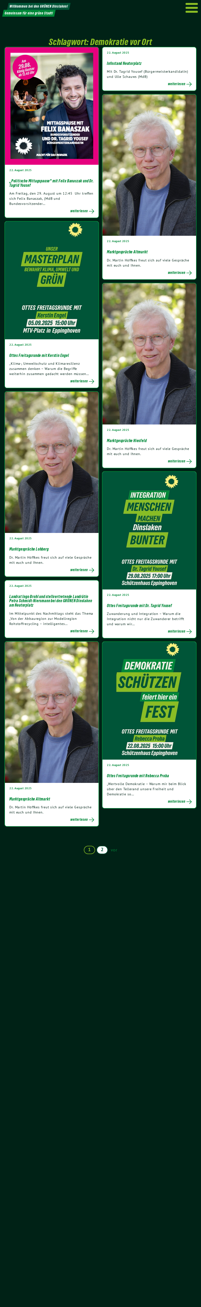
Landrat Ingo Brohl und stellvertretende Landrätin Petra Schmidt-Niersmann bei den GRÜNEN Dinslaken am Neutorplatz (50, 601)
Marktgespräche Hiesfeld (127, 440)
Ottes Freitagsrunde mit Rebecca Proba (138, 775)
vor (114, 850)
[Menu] (192, 8)
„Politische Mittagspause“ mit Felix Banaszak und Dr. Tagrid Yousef (51, 183)
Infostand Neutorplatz (124, 63)
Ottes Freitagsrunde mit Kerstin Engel (39, 355)
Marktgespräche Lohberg (29, 549)
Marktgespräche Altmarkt (127, 251)
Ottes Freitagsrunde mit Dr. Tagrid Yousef (139, 605)
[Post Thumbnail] (51, 106)
